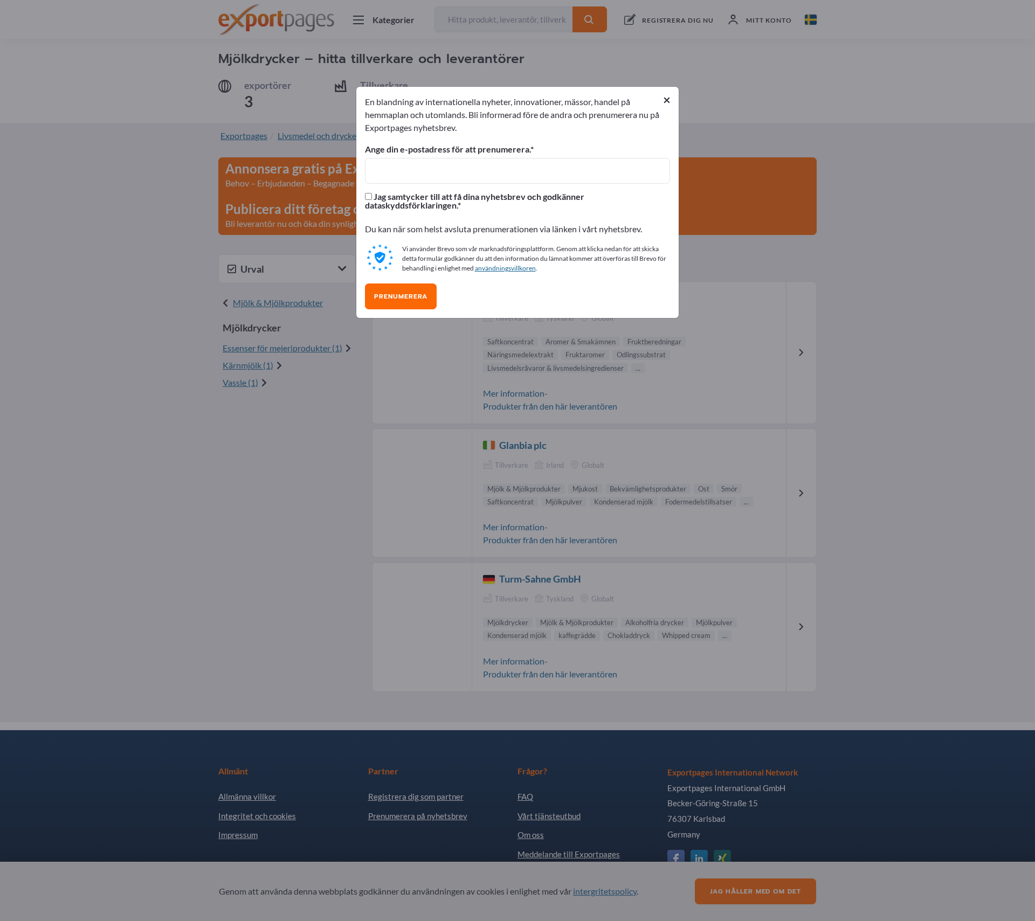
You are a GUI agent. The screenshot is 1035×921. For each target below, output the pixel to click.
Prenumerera (400, 296)
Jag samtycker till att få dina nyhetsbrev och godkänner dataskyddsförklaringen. (474, 201)
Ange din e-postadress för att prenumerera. (447, 149)
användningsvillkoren (505, 268)
